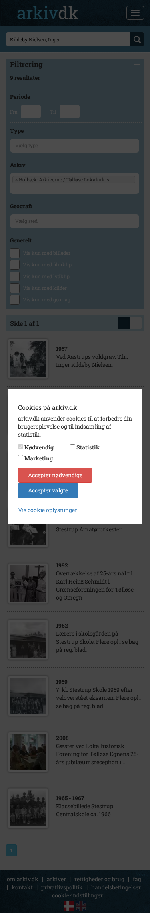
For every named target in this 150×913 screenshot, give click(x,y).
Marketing (38, 458)
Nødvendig (39, 447)
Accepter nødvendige (55, 475)
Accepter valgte (48, 490)
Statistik (88, 447)
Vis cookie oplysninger (47, 510)
